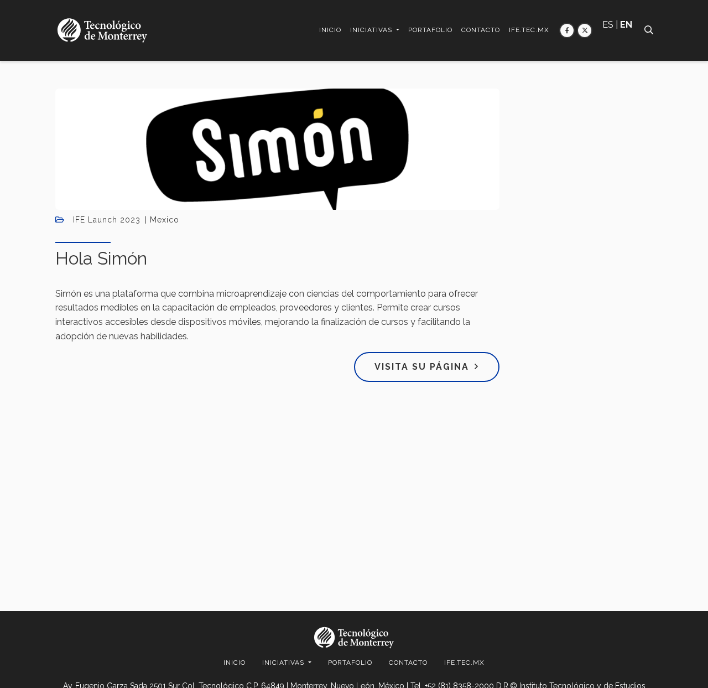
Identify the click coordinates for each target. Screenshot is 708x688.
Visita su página (421, 366)
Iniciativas (372, 30)
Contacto (480, 30)
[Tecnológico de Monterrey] (102, 30)
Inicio (330, 30)
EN (626, 24)
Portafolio (430, 30)
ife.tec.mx (529, 30)
